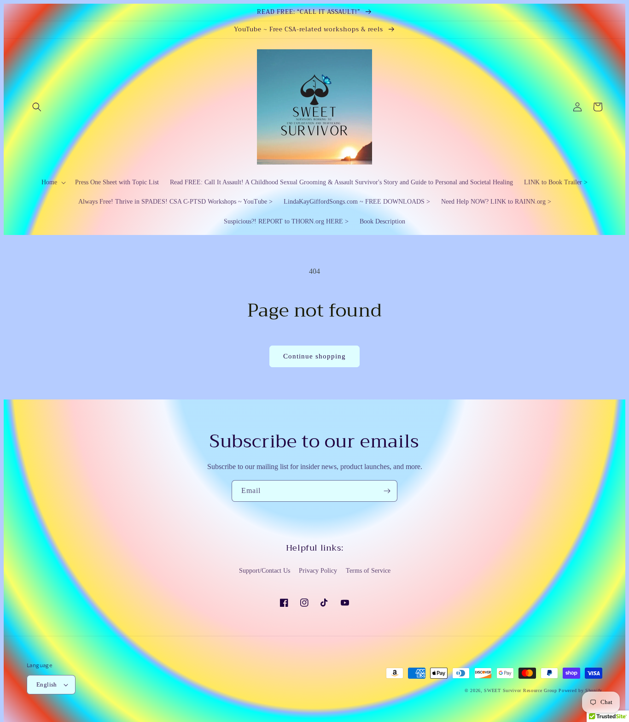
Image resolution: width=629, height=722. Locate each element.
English (46, 684)
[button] (37, 107)
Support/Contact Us (264, 570)
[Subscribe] (387, 491)
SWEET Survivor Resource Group (520, 690)
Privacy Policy (318, 570)
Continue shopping (314, 356)
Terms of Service (368, 570)
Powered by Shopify (580, 690)
